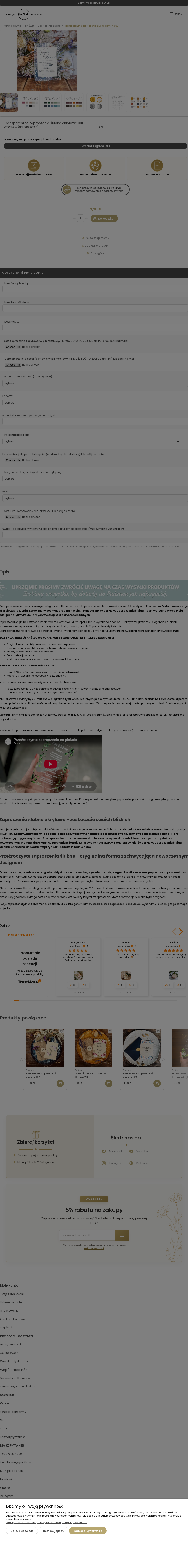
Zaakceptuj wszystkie (88, 1531)
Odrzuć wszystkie (21, 1531)
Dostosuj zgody (53, 1531)
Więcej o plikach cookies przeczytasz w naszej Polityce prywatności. (46, 1522)
